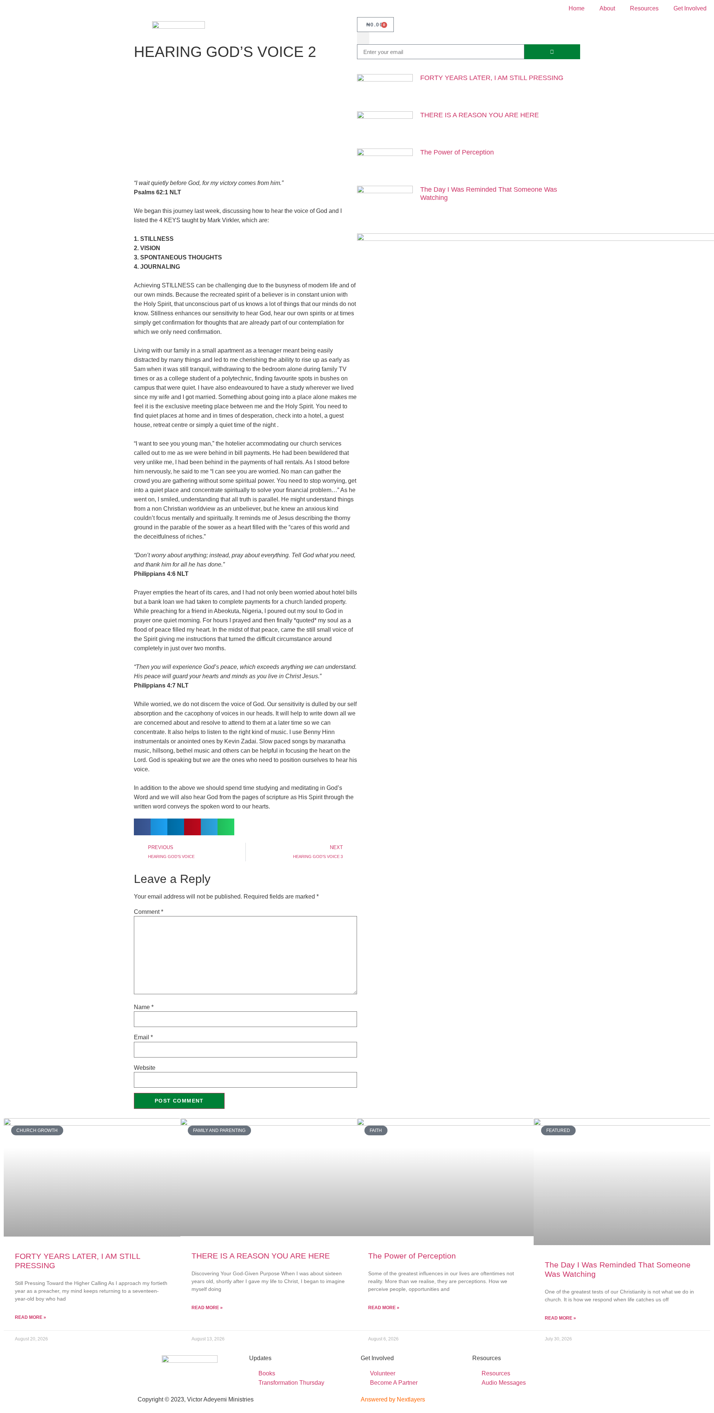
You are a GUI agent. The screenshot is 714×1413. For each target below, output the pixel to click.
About (607, 8)
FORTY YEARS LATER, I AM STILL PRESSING (491, 78)
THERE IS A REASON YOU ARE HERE (479, 115)
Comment (148, 912)
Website (144, 1068)
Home (577, 8)
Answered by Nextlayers (393, 1399)
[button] (363, 38)
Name (144, 1007)
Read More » (30, 1317)
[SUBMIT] (552, 51)
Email (143, 1037)
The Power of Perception (457, 152)
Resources (644, 8)
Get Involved (690, 8)
